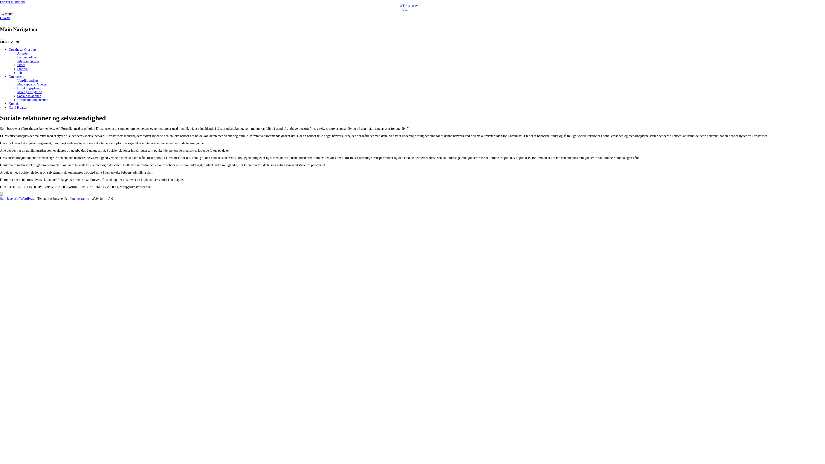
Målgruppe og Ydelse (31, 84)
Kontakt (14, 103)
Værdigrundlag (27, 80)
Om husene (16, 76)
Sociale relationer (29, 96)
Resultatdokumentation (32, 100)
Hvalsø (5, 18)
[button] (10, 42)
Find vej (22, 69)
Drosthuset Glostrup (22, 49)
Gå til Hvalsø (18, 107)
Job (19, 73)
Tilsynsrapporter (28, 61)
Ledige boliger (27, 57)
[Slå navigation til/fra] (1, 39)
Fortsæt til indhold (12, 2)
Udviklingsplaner (29, 88)
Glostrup (7, 13)
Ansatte (22, 53)
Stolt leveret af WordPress (17, 198)
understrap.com (81, 198)
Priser (21, 65)
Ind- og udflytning (29, 92)
